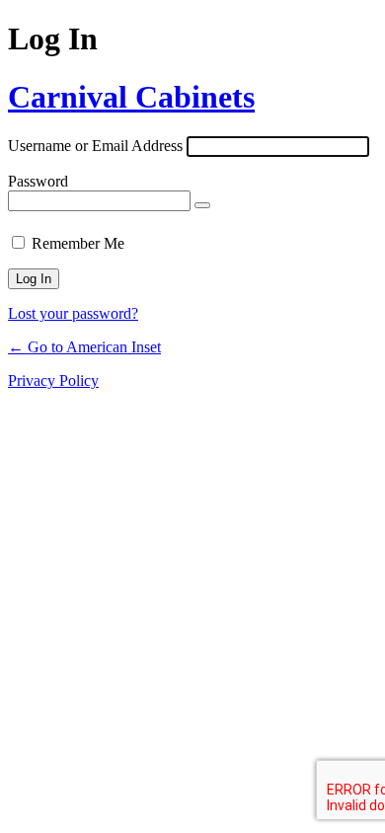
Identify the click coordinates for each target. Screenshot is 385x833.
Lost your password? (73, 313)
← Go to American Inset (84, 347)
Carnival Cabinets (131, 96)
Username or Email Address (95, 145)
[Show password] (202, 205)
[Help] (140, 239)
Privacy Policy (53, 380)
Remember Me (78, 243)
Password (38, 181)
